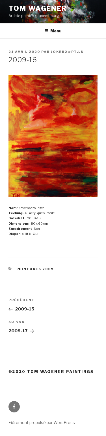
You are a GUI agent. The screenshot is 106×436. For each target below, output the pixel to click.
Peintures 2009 (35, 269)
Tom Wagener (37, 8)
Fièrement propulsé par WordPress (41, 422)
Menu (56, 30)
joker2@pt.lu (67, 52)
